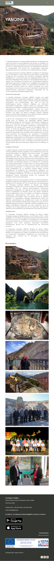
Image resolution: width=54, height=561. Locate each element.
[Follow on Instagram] (45, 557)
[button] (52, 30)
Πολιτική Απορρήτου (43, 535)
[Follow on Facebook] (42, 557)
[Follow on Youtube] (47, 557)
